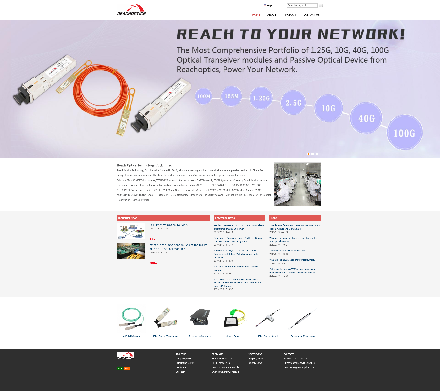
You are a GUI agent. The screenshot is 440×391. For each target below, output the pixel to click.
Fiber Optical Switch (268, 336)
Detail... (153, 238)
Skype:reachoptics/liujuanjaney (299, 362)
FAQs (274, 218)
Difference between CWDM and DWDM (288, 250)
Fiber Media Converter (200, 336)
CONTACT (289, 354)
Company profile (183, 358)
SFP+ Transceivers (221, 362)
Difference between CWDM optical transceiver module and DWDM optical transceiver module (292, 271)
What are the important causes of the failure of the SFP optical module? (178, 247)
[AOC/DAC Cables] (131, 332)
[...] (220, 156)
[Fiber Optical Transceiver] (165, 332)
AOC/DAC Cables (131, 336)
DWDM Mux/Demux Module (225, 371)
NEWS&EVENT (255, 354)
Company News (255, 358)
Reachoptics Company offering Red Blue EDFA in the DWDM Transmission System (238, 239)
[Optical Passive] (234, 332)
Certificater (181, 367)
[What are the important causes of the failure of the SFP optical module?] (131, 257)
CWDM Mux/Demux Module (225, 367)
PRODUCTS (217, 354)
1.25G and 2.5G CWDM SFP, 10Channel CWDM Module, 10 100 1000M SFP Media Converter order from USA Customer (238, 282)
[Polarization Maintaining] (302, 332)
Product (290, 14)
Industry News (255, 362)
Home (256, 14)
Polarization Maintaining (303, 336)
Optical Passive (234, 336)
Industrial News (127, 218)
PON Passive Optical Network (168, 225)
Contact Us (312, 14)
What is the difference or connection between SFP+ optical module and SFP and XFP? (295, 227)
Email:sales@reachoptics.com (299, 367)
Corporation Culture (185, 362)
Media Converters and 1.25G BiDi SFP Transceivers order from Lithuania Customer (239, 227)
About (271, 14)
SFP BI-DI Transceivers (223, 358)
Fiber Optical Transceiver (165, 336)
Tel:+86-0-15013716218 (295, 358)
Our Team (180, 371)
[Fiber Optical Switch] (268, 332)
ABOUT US (181, 354)
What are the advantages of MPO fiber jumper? (292, 259)
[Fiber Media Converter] (199, 332)
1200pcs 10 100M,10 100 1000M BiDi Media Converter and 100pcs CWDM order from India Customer (236, 254)
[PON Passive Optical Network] (131, 238)
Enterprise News (225, 218)
